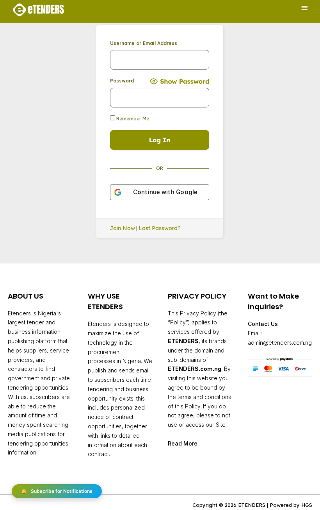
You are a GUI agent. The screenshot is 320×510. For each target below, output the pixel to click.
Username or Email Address (143, 43)
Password (122, 81)
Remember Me (132, 119)
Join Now (122, 228)
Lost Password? (160, 228)
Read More (182, 443)
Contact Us (263, 323)
